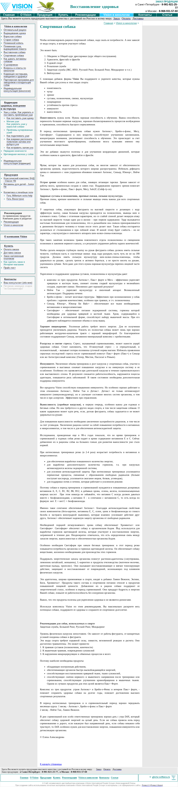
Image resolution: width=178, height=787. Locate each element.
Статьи (167, 14)
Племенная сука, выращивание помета (15, 47)
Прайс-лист (10, 267)
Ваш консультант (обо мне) (18, 282)
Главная (9, 14)
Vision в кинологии (116, 14)
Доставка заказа (12, 252)
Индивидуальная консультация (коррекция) (17, 162)
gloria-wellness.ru (161, 777)
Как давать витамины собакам (15, 60)
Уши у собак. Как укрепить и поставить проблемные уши (18, 113)
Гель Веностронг (15, 199)
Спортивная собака (14, 55)
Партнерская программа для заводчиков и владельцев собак (19, 82)
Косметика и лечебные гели (18, 192)
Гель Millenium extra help (19, 195)
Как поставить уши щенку (20, 118)
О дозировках (11, 64)
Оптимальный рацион (15, 30)
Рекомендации (85, 14)
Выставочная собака (14, 52)
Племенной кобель (13, 43)
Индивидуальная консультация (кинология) (17, 89)
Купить (63, 14)
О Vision (25, 14)
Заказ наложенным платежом (14, 257)
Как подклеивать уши (18, 136)
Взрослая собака (13, 36)
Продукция (44, 14)
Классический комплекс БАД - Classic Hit (19, 179)
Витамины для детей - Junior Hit (19, 185)
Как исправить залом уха (20, 147)
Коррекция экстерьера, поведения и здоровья (16, 75)
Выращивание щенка (15, 33)
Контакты (145, 14)
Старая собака (11, 39)
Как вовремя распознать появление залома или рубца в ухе (19, 142)
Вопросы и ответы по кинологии (15, 69)
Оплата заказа (11, 249)
